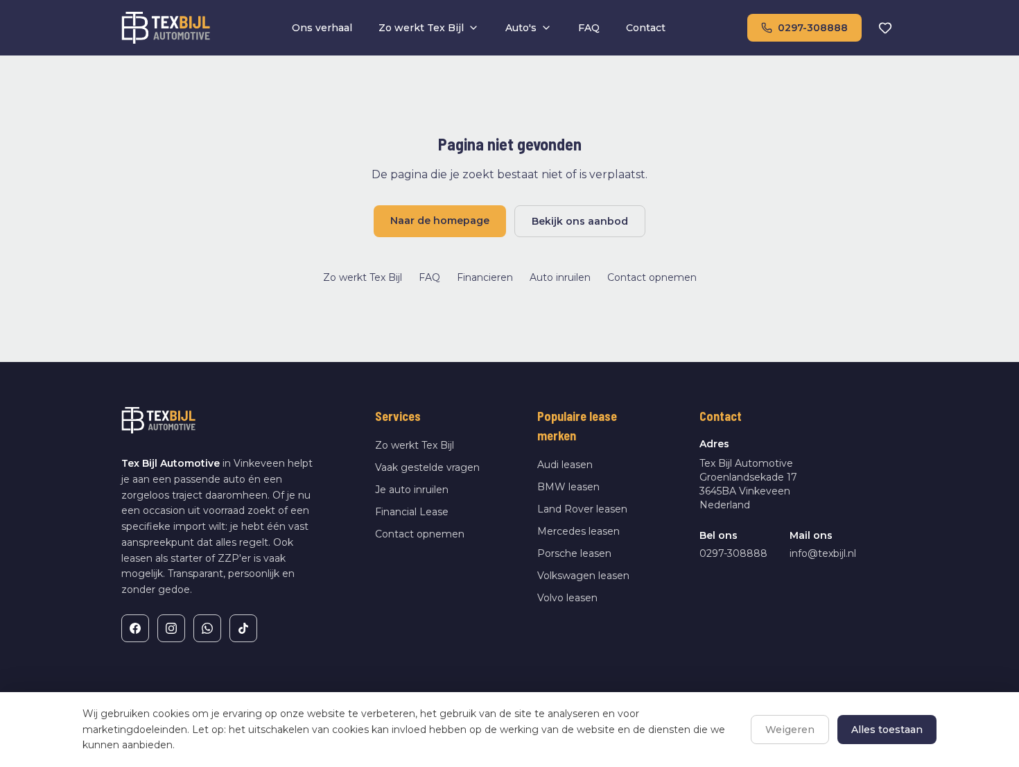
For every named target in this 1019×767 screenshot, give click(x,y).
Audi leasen (565, 464)
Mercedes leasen (578, 531)
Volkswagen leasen (583, 575)
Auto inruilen (560, 277)
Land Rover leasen (582, 509)
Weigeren (790, 729)
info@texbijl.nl (823, 553)
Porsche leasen (574, 553)
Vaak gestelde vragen (427, 467)
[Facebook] (135, 628)
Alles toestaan (887, 729)
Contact (645, 27)
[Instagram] (171, 628)
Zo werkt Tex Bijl (421, 27)
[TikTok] (243, 628)
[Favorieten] (885, 27)
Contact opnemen (652, 277)
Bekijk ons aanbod (580, 221)
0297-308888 (813, 27)
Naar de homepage (439, 220)
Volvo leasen (567, 598)
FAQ (589, 27)
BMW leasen (568, 487)
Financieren (485, 277)
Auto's (521, 27)
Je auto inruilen (411, 489)
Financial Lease (411, 512)
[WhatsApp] (207, 628)
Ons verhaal (322, 27)
